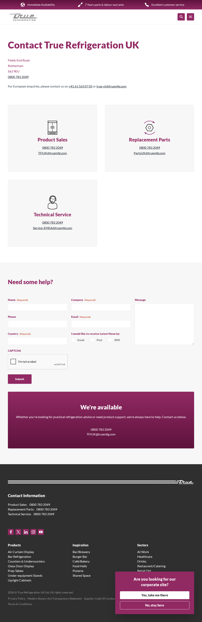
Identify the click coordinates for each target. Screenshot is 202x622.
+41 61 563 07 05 (80, 86)
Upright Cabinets (19, 580)
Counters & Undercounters (26, 561)
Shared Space (82, 575)
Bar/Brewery (81, 552)
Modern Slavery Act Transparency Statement (54, 598)
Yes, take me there (154, 595)
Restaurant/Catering (151, 566)
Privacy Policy (16, 598)
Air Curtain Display (21, 552)
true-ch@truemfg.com (111, 86)
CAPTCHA (14, 350)
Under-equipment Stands (25, 575)
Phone (12, 316)
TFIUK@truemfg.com (52, 153)
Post (99, 340)
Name (18, 299)
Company (83, 299)
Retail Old (144, 571)
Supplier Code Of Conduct (100, 598)
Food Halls (80, 566)
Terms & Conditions (20, 604)
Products (14, 545)
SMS (117, 340)
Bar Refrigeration (19, 556)
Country (19, 333)
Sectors (142, 545)
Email (81, 316)
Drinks (141, 561)
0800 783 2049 (18, 77)
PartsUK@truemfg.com (149, 153)
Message (140, 299)
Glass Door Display (21, 566)
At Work (143, 552)
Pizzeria (78, 571)
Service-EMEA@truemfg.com (52, 228)
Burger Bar (80, 556)
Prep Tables (15, 571)
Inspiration (80, 545)
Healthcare (144, 556)
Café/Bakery (81, 561)
